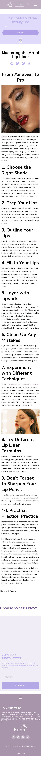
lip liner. (35, 241)
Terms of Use (20, 753)
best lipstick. (22, 310)
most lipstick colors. (28, 196)
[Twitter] (28, 737)
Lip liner (4, 136)
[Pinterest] (23, 737)
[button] (35, 4)
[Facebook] (18, 737)
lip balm (26, 217)
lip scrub (34, 211)
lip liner (23, 184)
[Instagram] (14, 737)
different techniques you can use (24, 384)
